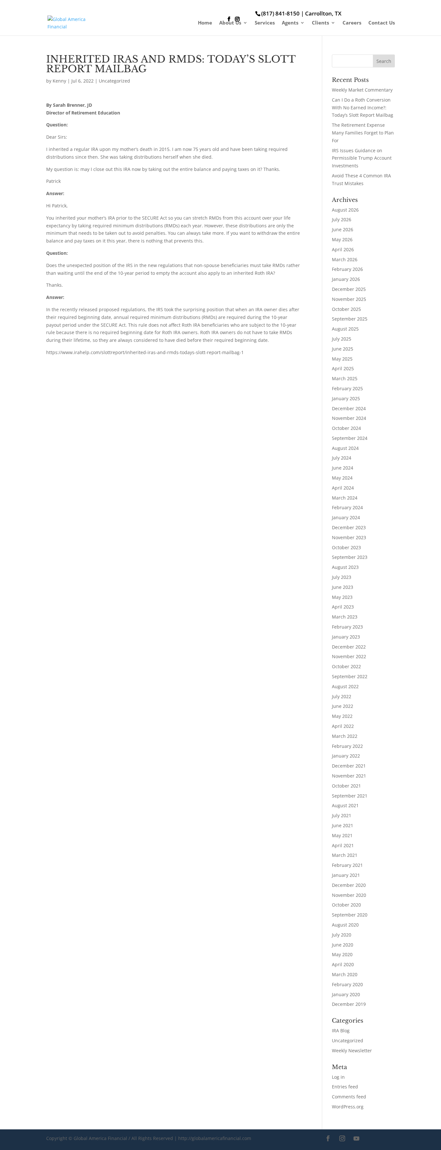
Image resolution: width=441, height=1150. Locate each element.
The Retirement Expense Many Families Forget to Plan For (363, 133)
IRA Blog (341, 1030)
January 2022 (346, 756)
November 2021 (349, 776)
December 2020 (349, 885)
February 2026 (347, 269)
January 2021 (346, 875)
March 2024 (344, 498)
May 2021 (342, 835)
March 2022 (344, 736)
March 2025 (344, 378)
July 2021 (341, 815)
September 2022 (349, 676)
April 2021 (343, 845)
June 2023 (342, 587)
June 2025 (342, 349)
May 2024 (342, 478)
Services (265, 23)
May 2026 (342, 239)
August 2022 (345, 686)
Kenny (59, 81)
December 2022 (349, 647)
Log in (338, 1077)
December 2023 (349, 527)
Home (205, 23)
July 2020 (341, 935)
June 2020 (342, 945)
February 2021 (347, 865)
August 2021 (345, 805)
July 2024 (341, 458)
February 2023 (347, 627)
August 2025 (345, 329)
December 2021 (349, 766)
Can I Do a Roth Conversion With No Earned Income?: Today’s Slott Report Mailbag (362, 107)
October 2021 (346, 786)
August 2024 (345, 448)
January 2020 (346, 994)
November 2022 (349, 656)
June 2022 (342, 706)
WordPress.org (348, 1107)
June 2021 (342, 825)
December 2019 (349, 1004)
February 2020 (347, 984)
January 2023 (346, 637)
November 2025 (349, 299)
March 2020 (344, 974)
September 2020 (349, 915)
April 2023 (343, 607)
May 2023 (342, 597)
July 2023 (341, 577)
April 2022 (343, 726)
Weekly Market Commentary (362, 90)
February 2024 (347, 507)
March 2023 (344, 617)
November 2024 (349, 418)
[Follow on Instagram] (342, 1138)
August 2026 (345, 210)
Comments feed (349, 1097)
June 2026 (342, 229)
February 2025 (347, 388)
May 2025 (342, 359)
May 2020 (342, 954)
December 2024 (349, 408)
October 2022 (346, 666)
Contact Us (381, 23)
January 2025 (346, 398)
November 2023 (349, 537)
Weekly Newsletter (352, 1050)
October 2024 (346, 428)
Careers (352, 23)
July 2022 (341, 696)
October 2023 (346, 547)
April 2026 (343, 249)
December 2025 (349, 289)
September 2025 (349, 319)
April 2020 (343, 964)
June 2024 (342, 468)
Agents (290, 23)
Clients (320, 23)
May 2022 (342, 716)
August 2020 (345, 925)
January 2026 (346, 279)
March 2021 (344, 855)
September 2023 (349, 557)
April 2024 (343, 488)
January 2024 (346, 517)
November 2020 (349, 895)
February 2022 (347, 746)
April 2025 (343, 368)
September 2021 (349, 796)
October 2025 (346, 309)
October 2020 (346, 905)
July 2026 (341, 219)
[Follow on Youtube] (356, 1138)
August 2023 (345, 567)
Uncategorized (114, 81)
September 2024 (349, 438)
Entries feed (345, 1087)
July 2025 (341, 339)
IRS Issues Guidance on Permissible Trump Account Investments (362, 158)
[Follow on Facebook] (328, 1138)
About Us (230, 23)
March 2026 (344, 259)
